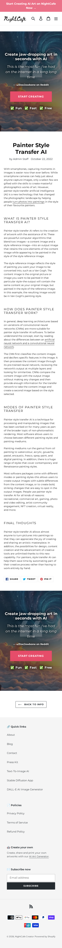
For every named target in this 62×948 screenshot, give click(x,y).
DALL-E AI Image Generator (25, 789)
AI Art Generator (39, 856)
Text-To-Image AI (18, 771)
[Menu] (56, 18)
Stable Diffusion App (20, 780)
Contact (12, 753)
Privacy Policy (15, 813)
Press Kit (12, 762)
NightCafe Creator (24, 936)
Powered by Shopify (45, 936)
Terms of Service (17, 822)
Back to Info (33, 704)
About (11, 734)
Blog (10, 744)
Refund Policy (16, 831)
